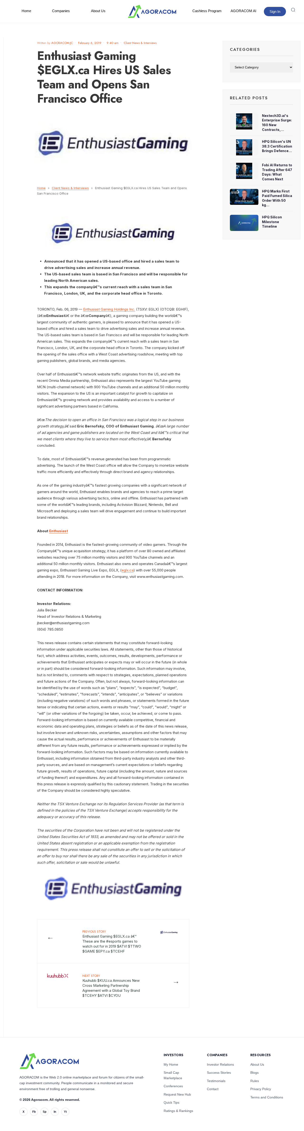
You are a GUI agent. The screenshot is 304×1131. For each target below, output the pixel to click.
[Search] (293, 9)
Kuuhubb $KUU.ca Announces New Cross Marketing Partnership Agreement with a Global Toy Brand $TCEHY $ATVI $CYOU (111, 985)
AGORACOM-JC (62, 43)
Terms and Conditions (266, 1097)
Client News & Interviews (140, 43)
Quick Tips (171, 1102)
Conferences (173, 1086)
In (55, 1111)
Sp (44, 1111)
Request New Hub (177, 1094)
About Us (98, 11)
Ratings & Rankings (178, 1111)
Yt (65, 1111)
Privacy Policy (260, 1089)
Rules (254, 1081)
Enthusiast (58, 531)
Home (26, 11)
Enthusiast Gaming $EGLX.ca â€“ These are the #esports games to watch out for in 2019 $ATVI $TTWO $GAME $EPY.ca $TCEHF (111, 941)
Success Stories (219, 1072)
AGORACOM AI (243, 11)
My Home (171, 1064)
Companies (61, 11)
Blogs (254, 1072)
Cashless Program (207, 11)
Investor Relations (220, 1064)
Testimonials (216, 1081)
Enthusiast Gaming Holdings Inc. (109, 309)
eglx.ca (127, 570)
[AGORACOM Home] (49, 1061)
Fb (34, 1111)
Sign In (275, 12)
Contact (212, 1089)
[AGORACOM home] (152, 11)
